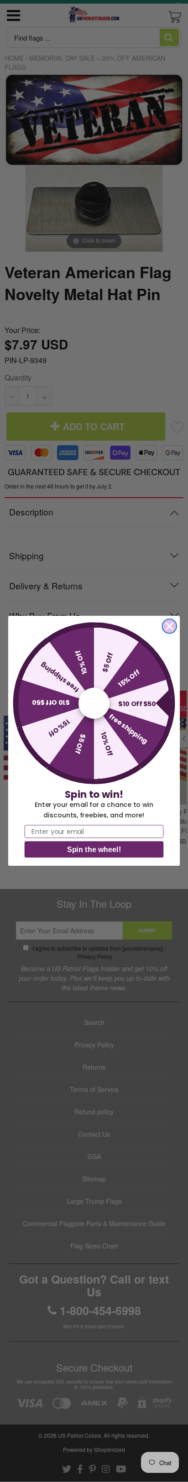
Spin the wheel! (94, 850)
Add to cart (94, 527)
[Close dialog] (169, 626)
